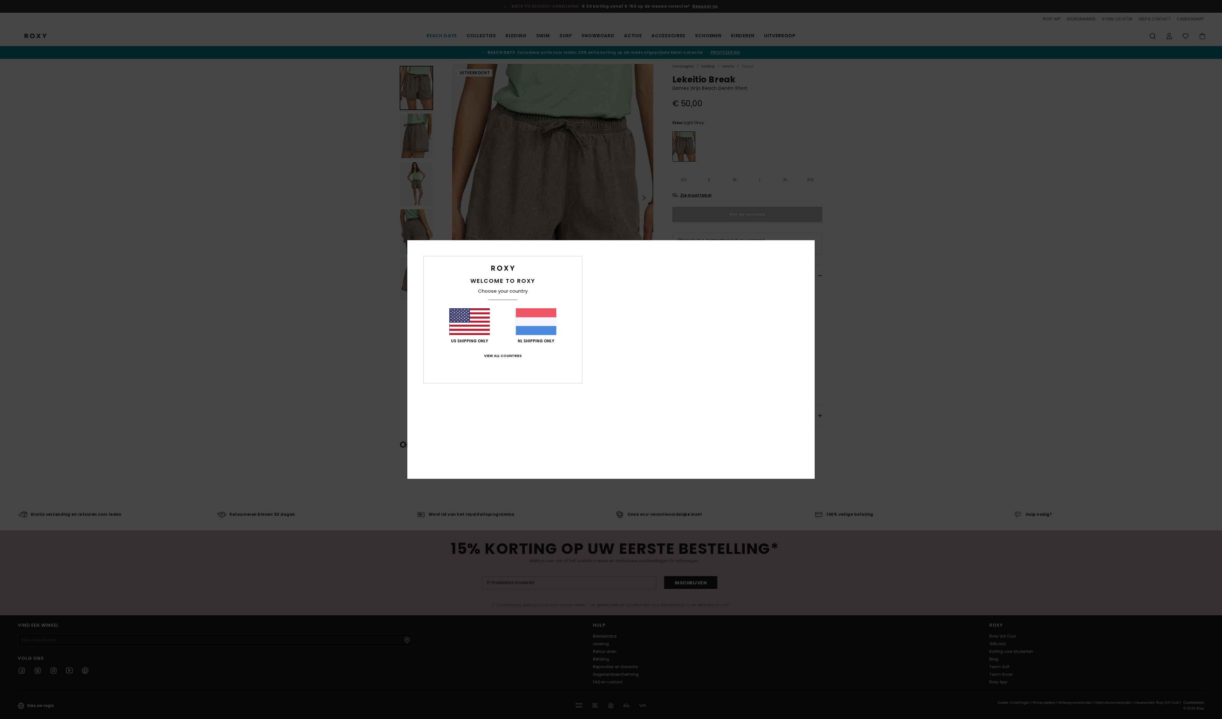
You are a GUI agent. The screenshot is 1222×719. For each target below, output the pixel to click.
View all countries (503, 355)
